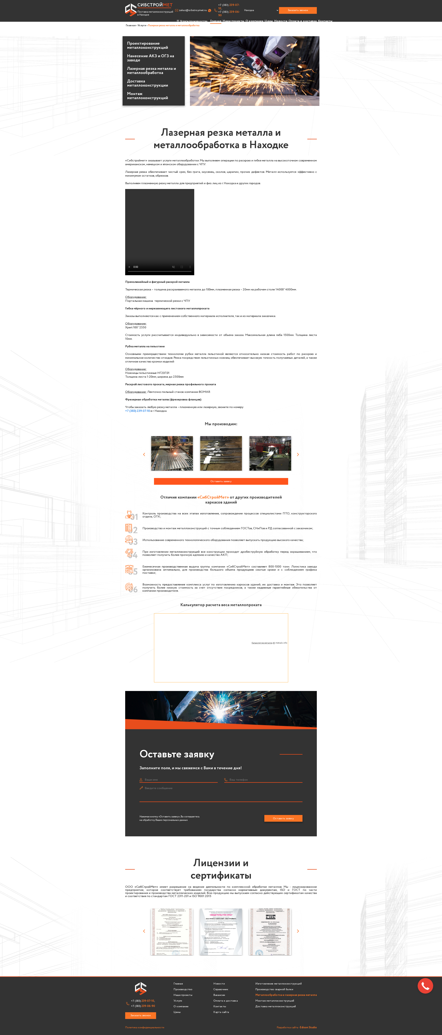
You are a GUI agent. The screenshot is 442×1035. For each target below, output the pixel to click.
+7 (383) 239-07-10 (137, 411)
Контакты (325, 21)
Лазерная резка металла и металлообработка (151, 71)
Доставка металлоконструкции (147, 83)
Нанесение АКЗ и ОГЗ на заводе (150, 58)
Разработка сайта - (297, 1027)
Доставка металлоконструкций (275, 1006)
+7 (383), (229, 6)
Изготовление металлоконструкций (278, 984)
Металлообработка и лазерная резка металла (286, 995)
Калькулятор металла (262, 642)
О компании (254, 21)
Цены (269, 21)
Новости (280, 21)
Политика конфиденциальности (144, 1027)
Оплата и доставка (303, 21)
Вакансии (219, 995)
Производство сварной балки (274, 989)
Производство (183, 989)
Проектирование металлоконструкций (147, 45)
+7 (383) (229, 13)
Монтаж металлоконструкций (147, 96)
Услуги (178, 1001)
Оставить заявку (221, 481)
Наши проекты (233, 21)
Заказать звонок (298, 10)
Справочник (220, 989)
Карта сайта (221, 1012)
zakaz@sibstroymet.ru (193, 10)
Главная (215, 21)
